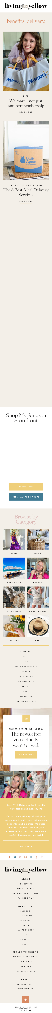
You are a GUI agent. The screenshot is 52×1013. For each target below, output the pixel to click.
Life (26, 96)
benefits (16, 21)
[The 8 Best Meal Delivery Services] (26, 150)
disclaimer (26, 1011)
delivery (35, 21)
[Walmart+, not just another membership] (26, 61)
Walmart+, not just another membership (26, 103)
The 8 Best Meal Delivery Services (26, 192)
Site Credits (25, 1009)
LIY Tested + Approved (26, 185)
